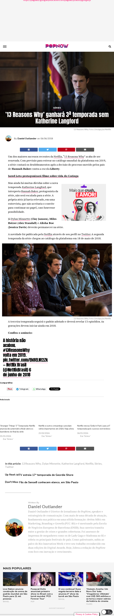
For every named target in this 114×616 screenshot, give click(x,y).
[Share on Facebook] (29, 150)
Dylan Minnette (20, 219)
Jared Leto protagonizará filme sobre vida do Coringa (43, 176)
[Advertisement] (57, 20)
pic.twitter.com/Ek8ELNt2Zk (25, 360)
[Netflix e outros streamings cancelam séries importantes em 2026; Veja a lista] (56, 414)
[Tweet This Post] (48, 150)
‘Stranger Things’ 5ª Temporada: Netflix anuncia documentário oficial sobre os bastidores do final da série (17, 428)
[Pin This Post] (66, 150)
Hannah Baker (29, 191)
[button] (107, 612)
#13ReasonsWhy (16, 350)
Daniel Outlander (27, 138)
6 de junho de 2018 (17, 372)
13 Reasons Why (74, 156)
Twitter (85, 234)
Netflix (58, 156)
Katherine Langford (34, 187)
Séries (98, 463)
